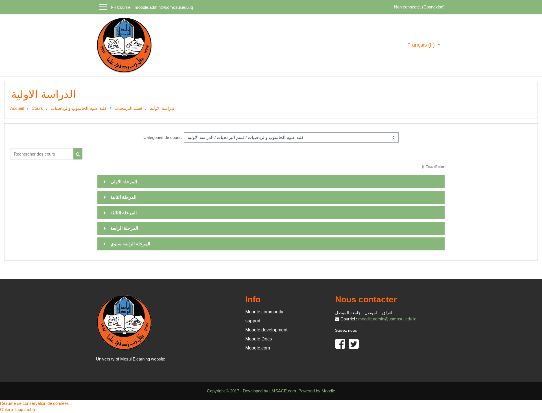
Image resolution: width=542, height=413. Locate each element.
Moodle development (266, 329)
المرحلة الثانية (123, 197)
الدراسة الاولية (163, 108)
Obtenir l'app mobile (18, 409)
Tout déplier (435, 167)
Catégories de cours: (162, 137)
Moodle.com (257, 348)
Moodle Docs (258, 338)
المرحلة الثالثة (123, 212)
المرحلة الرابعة (124, 228)
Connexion (433, 7)
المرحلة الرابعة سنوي (130, 243)
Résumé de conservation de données (34, 403)
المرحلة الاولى (123, 181)
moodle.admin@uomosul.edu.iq (164, 7)
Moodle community (264, 311)
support (252, 320)
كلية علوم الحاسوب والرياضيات (78, 108)
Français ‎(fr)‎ (421, 45)
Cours (37, 108)
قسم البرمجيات (128, 108)
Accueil (17, 108)
